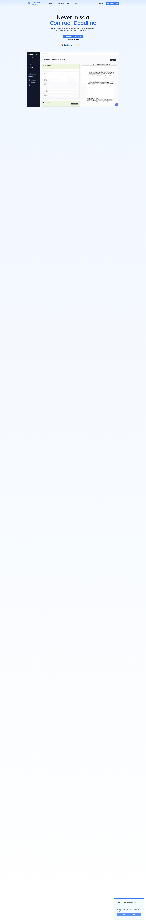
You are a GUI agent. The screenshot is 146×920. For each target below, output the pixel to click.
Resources (76, 3)
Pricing (68, 3)
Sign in (101, 3)
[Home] (33, 3)
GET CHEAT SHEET (129, 915)
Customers (60, 3)
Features (51, 3)
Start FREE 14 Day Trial (73, 36)
